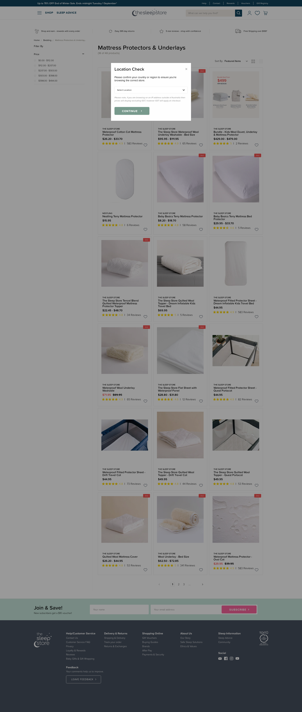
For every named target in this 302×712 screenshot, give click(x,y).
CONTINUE (130, 111)
